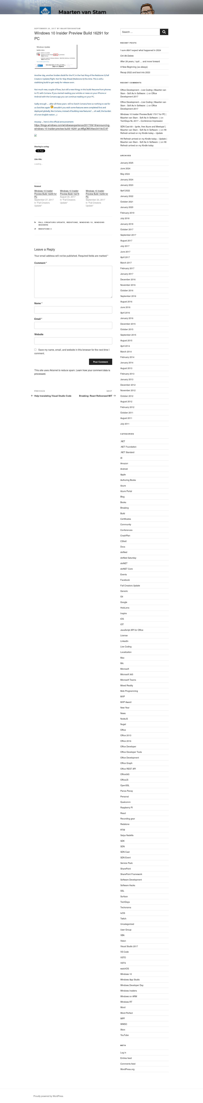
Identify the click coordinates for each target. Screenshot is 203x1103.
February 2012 (127, 407)
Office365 (124, 774)
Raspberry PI (126, 807)
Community (125, 524)
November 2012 (128, 390)
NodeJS (124, 718)
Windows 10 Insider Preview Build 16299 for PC (45, 193)
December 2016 (128, 279)
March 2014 (126, 351)
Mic (122, 663)
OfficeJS (124, 779)
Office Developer (128, 746)
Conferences (126, 529)
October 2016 (126, 290)
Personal (124, 796)
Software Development (131, 879)
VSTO (123, 957)
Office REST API (128, 768)
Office (123, 729)
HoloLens (124, 607)
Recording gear (127, 818)
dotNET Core (126, 568)
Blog (122, 496)
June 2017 (125, 251)
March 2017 (126, 262)
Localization (126, 652)
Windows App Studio (130, 979)
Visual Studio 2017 (129, 946)
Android (124, 468)
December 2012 (128, 384)
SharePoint (125, 868)
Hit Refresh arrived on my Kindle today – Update (143, 131)
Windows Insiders (128, 990)
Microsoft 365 (126, 674)
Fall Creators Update (51, 222)
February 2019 (127, 212)
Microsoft (124, 668)
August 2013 (126, 368)
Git (121, 596)
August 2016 (126, 301)
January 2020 (126, 207)
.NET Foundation (128, 446)
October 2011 (126, 412)
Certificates (125, 518)
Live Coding (126, 646)
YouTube (124, 1035)
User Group (125, 929)
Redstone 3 (45, 229)
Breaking (124, 507)
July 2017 (124, 246)
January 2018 (126, 223)
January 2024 (126, 179)
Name (38, 303)
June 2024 (125, 168)
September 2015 (128, 334)
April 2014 (125, 345)
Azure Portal (126, 491)
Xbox (122, 1029)
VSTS (123, 962)
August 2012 (126, 401)
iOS (122, 618)
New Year (124, 707)
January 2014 (126, 362)
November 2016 (128, 284)
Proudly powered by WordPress (48, 1096)
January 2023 (126, 184)
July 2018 (124, 218)
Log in (123, 1052)
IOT (122, 624)
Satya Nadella (126, 835)
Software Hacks (127, 885)
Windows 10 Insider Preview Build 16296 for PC (97, 193)
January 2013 (126, 379)
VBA (122, 935)
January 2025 (126, 162)
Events (123, 574)
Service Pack (126, 862)
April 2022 (125, 190)
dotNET (124, 563)
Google (123, 602)
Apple (123, 474)
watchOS (124, 968)
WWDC (123, 1024)
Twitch (123, 918)
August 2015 (126, 340)
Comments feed (127, 1063)
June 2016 (125, 307)
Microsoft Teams (128, 679)
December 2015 (128, 323)
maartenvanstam (70, 28)
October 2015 (126, 329)
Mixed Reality (126, 685)
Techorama (125, 907)
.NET (122, 441)
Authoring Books (128, 479)
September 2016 (128, 296)
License (124, 635)
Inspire (123, 613)
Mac (122, 657)
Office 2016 (125, 740)
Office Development (129, 757)
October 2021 (126, 201)
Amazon (124, 463)
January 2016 (126, 318)
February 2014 (127, 357)
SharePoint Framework (131, 874)
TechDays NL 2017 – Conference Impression (141, 120)
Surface (124, 896)
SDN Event (125, 857)
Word (122, 1007)
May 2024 (125, 173)
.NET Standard (127, 452)
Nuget (123, 724)
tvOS (122, 912)
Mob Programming (129, 690)
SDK (122, 840)
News (123, 713)
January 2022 (126, 196)
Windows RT (126, 1001)
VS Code (124, 951)
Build (122, 513)
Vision (123, 940)
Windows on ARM (128, 996)
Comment (40, 263)
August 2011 (126, 418)
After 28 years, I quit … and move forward (140, 61)
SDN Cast (125, 851)
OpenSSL (124, 785)
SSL (122, 890)
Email (38, 319)
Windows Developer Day (131, 985)
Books (123, 502)
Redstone (72, 222)
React (123, 813)
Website (38, 334)
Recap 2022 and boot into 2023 (135, 72)
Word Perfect (126, 1012)
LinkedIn (124, 641)
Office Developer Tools (131, 751)
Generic (124, 591)
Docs (122, 546)
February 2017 (127, 268)
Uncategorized (127, 923)
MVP (122, 696)
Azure (123, 485)
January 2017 (126, 273)
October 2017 (126, 229)
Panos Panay (126, 790)
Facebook (125, 579)
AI (121, 457)
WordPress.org (127, 1069)
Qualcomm (125, 801)
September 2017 (128, 234)
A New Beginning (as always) (134, 66)
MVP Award (125, 702)
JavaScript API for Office (131, 629)
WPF (122, 1018)
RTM (122, 829)
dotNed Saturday (128, 557)
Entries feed (126, 1058)
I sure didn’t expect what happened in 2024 (140, 50)
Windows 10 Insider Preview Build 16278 (69, 192)
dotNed (123, 552)
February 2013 (127, 373)
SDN (122, 846)
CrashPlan (125, 535)
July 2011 (124, 423)
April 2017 (125, 257)
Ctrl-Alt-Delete (127, 55)
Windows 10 (86, 222)
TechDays (125, 901)
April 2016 (125, 312)
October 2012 (126, 395)
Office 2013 (125, 735)
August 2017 (126, 240)
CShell (123, 541)
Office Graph (126, 763)
